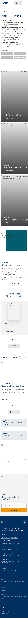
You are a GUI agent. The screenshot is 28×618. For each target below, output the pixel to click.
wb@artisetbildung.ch (16, 562)
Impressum (18, 611)
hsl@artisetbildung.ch (16, 545)
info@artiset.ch (14, 537)
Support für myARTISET (7, 611)
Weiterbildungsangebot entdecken (12, 283)
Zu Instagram (8, 437)
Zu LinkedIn (8, 424)
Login (19, 3)
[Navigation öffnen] (25, 3)
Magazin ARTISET (5, 568)
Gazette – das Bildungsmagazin (9, 570)
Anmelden (14, 510)
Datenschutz (4, 613)
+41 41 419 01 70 (5, 545)
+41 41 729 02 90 (5, 551)
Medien (3, 567)
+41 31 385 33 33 (5, 537)
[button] (12, 339)
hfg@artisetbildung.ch (16, 557)
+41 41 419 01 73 (5, 557)
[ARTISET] (6, 3)
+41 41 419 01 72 (5, 562)
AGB (11, 613)
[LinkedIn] (25, 522)
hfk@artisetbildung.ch (16, 551)
